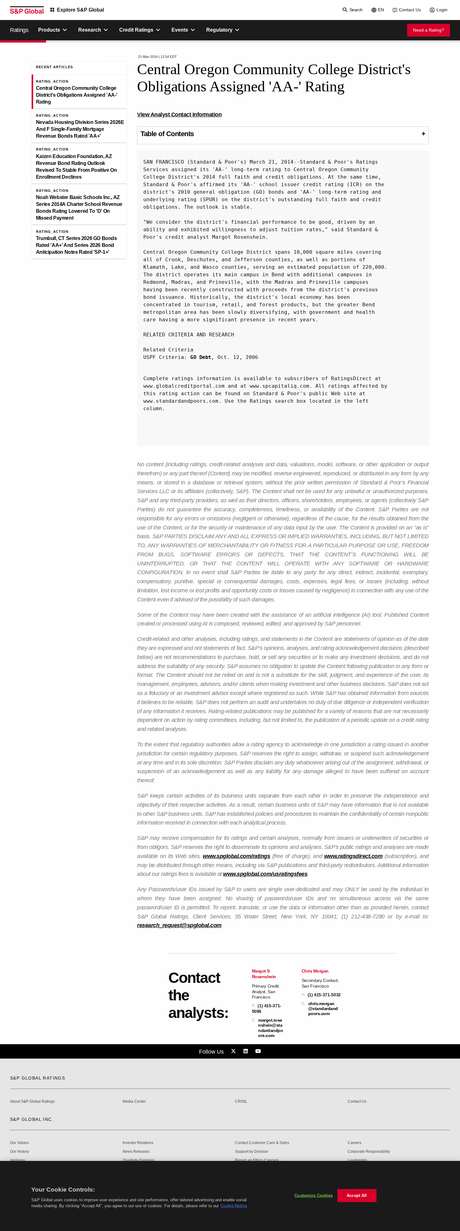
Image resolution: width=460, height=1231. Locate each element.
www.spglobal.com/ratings (236, 856)
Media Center (134, 1102)
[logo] (27, 10)
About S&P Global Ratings (32, 1102)
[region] (230, 1196)
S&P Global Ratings (37, 1077)
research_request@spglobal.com (179, 925)
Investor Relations (138, 1143)
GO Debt (200, 357)
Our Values (19, 1143)
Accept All (357, 1195)
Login (442, 9)
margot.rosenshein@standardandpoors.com (270, 1028)
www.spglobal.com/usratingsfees (265, 874)
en (381, 9)
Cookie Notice (233, 1205)
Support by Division (251, 1152)
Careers (354, 1143)
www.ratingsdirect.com (353, 856)
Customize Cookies (313, 1195)
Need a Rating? (428, 30)
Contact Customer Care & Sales (262, 1143)
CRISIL (241, 1102)
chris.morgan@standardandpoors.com (323, 1008)
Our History (19, 1152)
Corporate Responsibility (369, 1152)
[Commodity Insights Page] (234, 1051)
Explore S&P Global (80, 10)
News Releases (136, 1152)
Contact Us (410, 9)
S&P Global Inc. (32, 1119)
